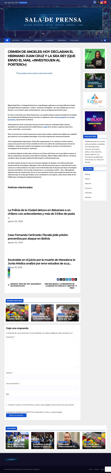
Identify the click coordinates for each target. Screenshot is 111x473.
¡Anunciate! (104, 469)
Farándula (61, 40)
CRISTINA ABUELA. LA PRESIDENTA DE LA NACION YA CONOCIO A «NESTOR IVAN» (59, 286)
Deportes (38, 40)
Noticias (15, 40)
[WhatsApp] (42, 272)
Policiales (74, 40)
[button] (102, 40)
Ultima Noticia (63, 442)
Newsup (28, 469)
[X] (42, 270)
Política (26, 40)
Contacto (96, 469)
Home (90, 469)
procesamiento (61, 117)
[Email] (42, 277)
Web (7, 394)
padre (45, 127)
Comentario (10, 337)
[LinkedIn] (42, 275)
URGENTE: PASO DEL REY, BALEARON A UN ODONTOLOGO (25, 285)
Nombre (9, 373)
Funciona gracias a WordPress (12, 469)
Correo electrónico (13, 383)
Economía (49, 40)
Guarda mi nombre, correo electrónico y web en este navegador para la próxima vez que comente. (41, 405)
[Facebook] (42, 268)
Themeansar (35, 469)
